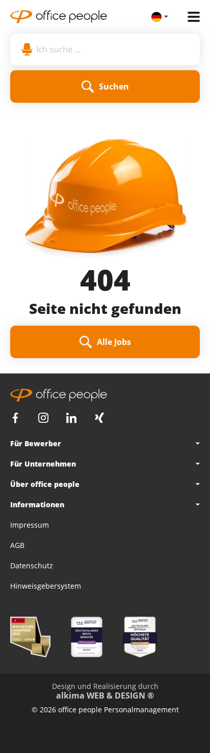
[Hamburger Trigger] (194, 17)
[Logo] (80, 16)
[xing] (99, 418)
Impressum (29, 525)
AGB (17, 545)
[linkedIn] (71, 418)
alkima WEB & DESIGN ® (105, 695)
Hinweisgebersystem (45, 586)
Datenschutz (31, 565)
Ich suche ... (58, 49)
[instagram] (43, 418)
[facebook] (15, 418)
